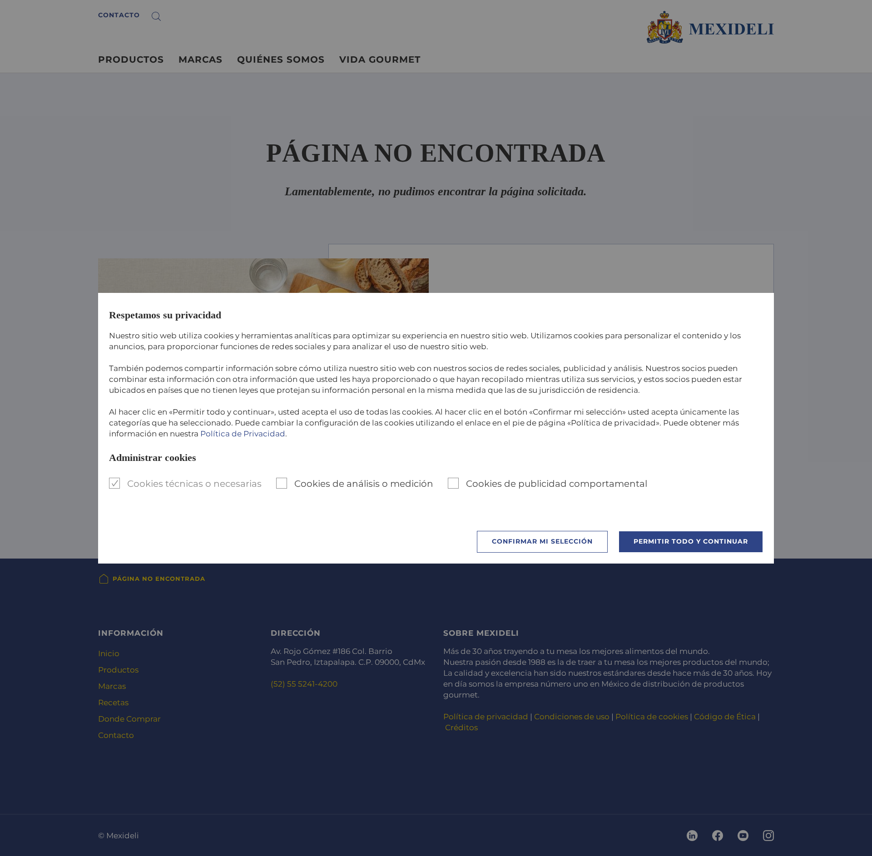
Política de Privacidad (242, 433)
